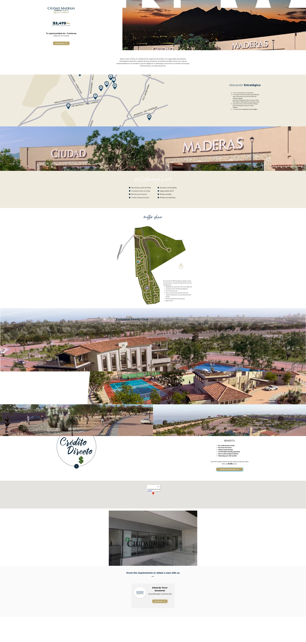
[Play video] (153, 538)
